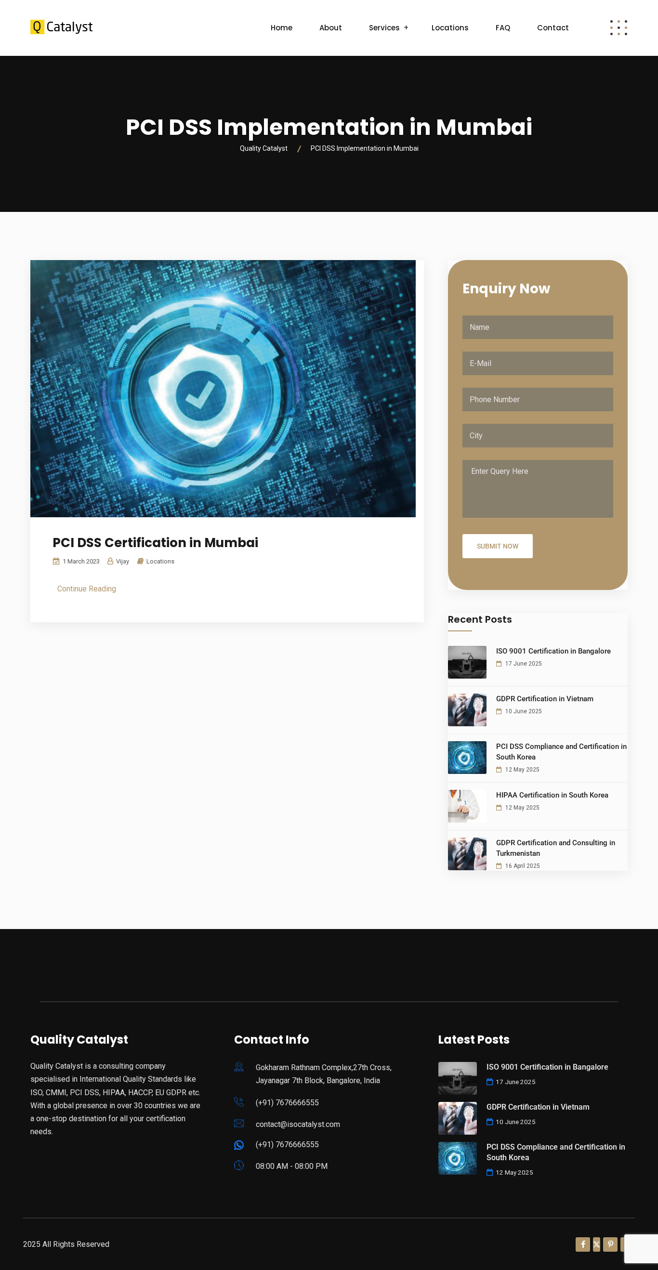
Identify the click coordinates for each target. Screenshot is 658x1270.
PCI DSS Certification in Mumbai (155, 542)
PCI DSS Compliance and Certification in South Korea (561, 751)
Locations (450, 28)
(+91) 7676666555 (287, 1102)
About (330, 28)
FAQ (503, 28)
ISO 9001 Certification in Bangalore (553, 651)
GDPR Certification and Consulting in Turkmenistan (555, 848)
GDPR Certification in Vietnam (544, 698)
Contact (553, 28)
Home (281, 28)
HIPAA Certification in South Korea (552, 795)
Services (384, 28)
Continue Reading (86, 588)
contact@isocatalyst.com (298, 1124)
